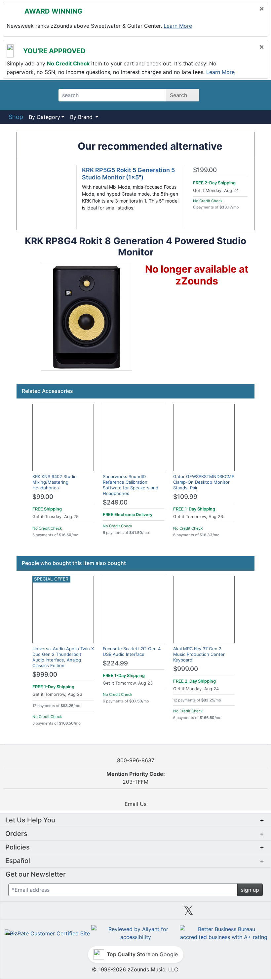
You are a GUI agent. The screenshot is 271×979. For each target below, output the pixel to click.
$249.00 (115, 502)
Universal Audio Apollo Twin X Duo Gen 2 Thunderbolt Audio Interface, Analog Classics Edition (63, 657)
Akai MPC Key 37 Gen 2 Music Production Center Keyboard (199, 654)
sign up (250, 889)
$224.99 (115, 663)
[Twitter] (188, 913)
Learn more (178, 25)
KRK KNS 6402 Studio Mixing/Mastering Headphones (54, 482)
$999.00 (44, 674)
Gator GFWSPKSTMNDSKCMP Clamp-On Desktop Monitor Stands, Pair (203, 482)
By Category (44, 117)
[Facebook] (82, 913)
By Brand (82, 117)
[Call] (255, 95)
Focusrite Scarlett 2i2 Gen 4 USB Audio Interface (132, 651)
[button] (86, 316)
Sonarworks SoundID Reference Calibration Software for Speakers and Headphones (130, 485)
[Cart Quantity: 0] (219, 95)
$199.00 (205, 170)
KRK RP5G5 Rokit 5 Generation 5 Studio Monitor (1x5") (128, 174)
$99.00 (42, 496)
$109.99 (185, 496)
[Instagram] (135, 913)
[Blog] (29, 913)
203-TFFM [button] (135, 778)
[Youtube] (242, 913)
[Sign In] (238, 95)
